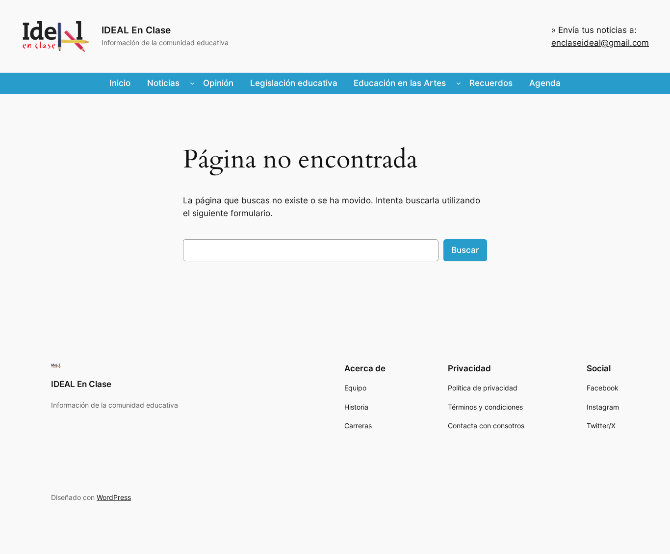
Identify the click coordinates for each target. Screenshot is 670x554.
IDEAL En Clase (136, 30)
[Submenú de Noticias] (192, 83)
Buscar (465, 250)
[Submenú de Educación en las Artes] (458, 83)
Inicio (119, 83)
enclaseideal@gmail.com (600, 43)
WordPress (114, 497)
